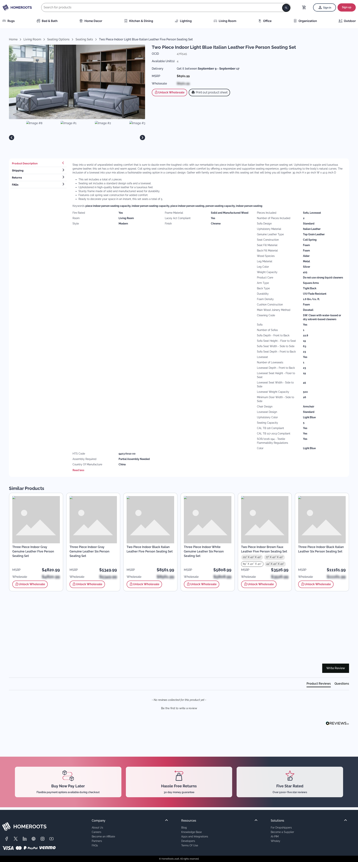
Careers (96, 832)
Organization (308, 21)
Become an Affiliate (103, 836)
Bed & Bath (50, 21)
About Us (97, 827)
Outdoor (350, 21)
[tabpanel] (209, 317)
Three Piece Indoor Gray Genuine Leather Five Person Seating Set (33, 551)
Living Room (227, 21)
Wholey (275, 840)
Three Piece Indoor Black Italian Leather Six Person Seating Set (321, 549)
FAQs (95, 845)
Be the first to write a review (179, 708)
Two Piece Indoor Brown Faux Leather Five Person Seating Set (264, 549)
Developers (188, 840)
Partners (97, 840)
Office (267, 21)
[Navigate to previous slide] (11, 137)
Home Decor (93, 21)
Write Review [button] (335, 668)
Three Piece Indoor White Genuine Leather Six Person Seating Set (204, 551)
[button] (179, 707)
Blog (184, 827)
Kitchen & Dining (141, 21)
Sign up (346, 7)
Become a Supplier (282, 832)
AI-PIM (275, 836)
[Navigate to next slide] (142, 137)
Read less (78, 470)
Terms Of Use (189, 845)
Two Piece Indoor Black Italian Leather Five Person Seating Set (150, 549)
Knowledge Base (191, 832)
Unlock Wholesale (171, 92)
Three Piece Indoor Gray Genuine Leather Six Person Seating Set (89, 551)
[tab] (38, 163)
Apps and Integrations (194, 836)
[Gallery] (77, 137)
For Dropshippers (281, 827)
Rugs (11, 21)
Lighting (186, 21)
